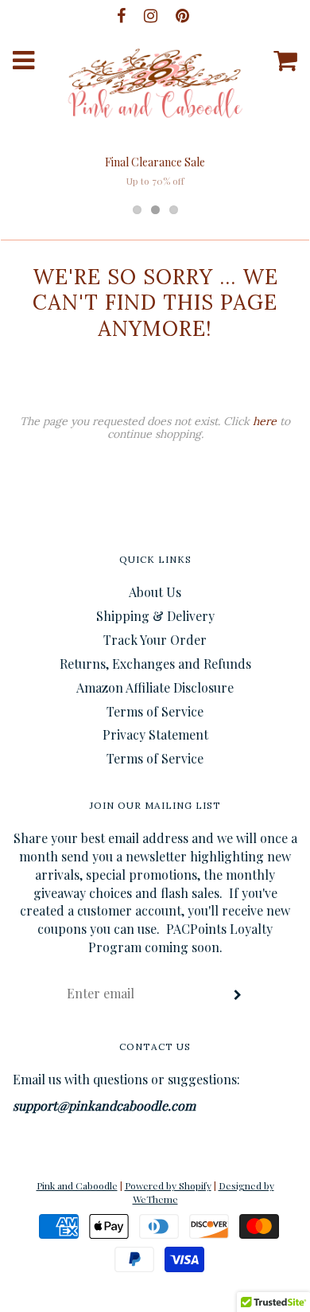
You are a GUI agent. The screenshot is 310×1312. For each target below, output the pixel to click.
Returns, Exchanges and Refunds (155, 663)
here (265, 421)
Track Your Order (155, 639)
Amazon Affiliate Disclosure (155, 687)
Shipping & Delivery (155, 615)
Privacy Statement (155, 734)
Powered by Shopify (168, 1185)
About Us (155, 592)
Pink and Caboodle (77, 1185)
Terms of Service (155, 711)
